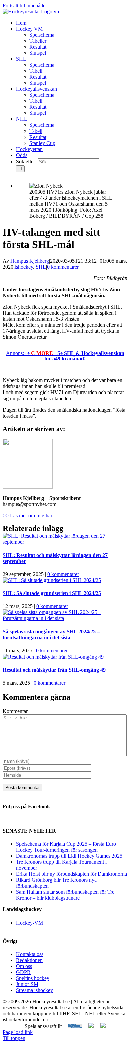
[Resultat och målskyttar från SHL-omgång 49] (53, 657)
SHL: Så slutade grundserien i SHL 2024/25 (52, 593)
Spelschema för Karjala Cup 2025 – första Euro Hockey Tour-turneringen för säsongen (66, 847)
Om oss (24, 966)
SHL (41, 267)
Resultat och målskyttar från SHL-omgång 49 (54, 670)
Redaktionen (29, 960)
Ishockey (23, 267)
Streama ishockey (34, 990)
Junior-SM (27, 984)
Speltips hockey (32, 978)
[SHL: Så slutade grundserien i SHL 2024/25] (52, 580)
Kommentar (15, 711)
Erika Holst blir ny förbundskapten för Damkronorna (71, 874)
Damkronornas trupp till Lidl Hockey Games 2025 (69, 856)
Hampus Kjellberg (29, 261)
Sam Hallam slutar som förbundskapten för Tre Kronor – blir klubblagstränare (65, 895)
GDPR (23, 972)
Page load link (18, 1032)
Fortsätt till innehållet (25, 5)
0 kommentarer (63, 267)
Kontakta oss (29, 954)
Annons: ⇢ (65, 355)
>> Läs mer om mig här (27, 515)
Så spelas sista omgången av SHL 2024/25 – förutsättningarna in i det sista (51, 634)
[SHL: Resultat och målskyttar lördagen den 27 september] (65, 542)
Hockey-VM (29, 923)
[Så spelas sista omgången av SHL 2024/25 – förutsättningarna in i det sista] (65, 618)
